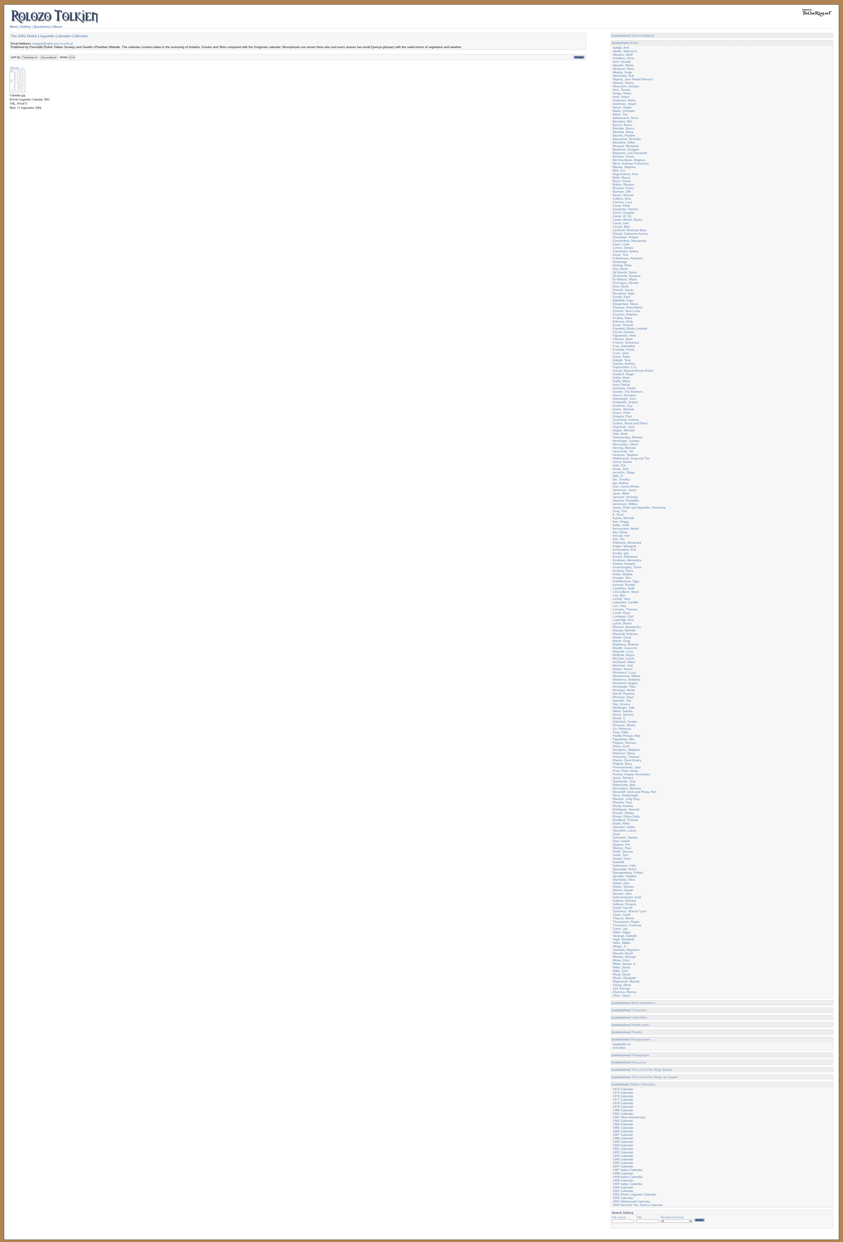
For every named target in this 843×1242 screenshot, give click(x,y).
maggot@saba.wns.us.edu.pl (52, 43)
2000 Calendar (623, 1187)
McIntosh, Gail (623, 665)
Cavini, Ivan (621, 223)
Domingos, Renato (626, 283)
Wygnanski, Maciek (626, 981)
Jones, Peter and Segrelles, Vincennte (639, 507)
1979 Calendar (623, 1106)
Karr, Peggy (621, 521)
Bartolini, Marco (623, 128)
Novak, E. (619, 718)
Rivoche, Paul (622, 802)
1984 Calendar (623, 1124)
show (626, 35)
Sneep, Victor (622, 858)
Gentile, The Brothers (628, 391)
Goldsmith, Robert (625, 402)
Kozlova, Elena (623, 570)
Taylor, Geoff (621, 914)
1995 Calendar (623, 1159)
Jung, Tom (620, 511)
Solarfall (618, 862)
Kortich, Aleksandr (625, 556)
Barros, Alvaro (622, 125)
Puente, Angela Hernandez (631, 774)
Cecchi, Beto (621, 226)
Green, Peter (622, 412)
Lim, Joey (619, 606)
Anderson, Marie (624, 100)
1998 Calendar (623, 1173)
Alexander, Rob (623, 75)
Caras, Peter (621, 205)
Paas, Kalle (620, 732)
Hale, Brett (620, 434)
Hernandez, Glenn (625, 444)
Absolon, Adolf (622, 54)
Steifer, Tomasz (623, 886)
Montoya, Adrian (624, 690)
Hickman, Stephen (625, 455)
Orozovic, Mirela (624, 725)
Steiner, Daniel (623, 890)
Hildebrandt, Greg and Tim (631, 458)
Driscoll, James (623, 290)
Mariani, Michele (624, 630)
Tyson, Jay (620, 928)
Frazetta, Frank (623, 349)
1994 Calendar (623, 1156)
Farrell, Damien (623, 332)
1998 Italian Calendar (628, 1177)
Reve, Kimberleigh (625, 795)
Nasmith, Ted (622, 700)
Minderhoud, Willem (626, 676)
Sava (616, 834)
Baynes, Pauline (624, 135)
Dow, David (620, 286)
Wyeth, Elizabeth (624, 978)
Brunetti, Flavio (623, 188)
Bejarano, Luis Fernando (630, 153)
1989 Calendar (623, 1141)
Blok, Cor (619, 170)
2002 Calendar (623, 1198)
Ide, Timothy (621, 479)
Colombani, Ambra (625, 251)
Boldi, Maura (621, 177)
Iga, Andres (621, 483)
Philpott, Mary (622, 763)
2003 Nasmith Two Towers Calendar (638, 1205)
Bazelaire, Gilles (624, 142)
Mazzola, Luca (623, 651)
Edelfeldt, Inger (623, 300)
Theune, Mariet (623, 918)
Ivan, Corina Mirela (626, 486)
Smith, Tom (620, 855)
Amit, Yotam (621, 97)
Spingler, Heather (625, 876)
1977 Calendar (623, 1099)
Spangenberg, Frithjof (628, 872)
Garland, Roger (623, 374)
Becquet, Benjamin (626, 146)
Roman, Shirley (623, 813)
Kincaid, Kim (621, 535)
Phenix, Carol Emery (627, 760)
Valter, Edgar (621, 932)
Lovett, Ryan (621, 613)
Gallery (25, 26)
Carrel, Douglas (623, 212)
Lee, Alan (619, 595)
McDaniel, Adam (624, 662)
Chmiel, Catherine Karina (630, 233)
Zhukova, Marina (624, 992)
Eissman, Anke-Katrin (627, 307)
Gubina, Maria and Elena (630, 423)
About (57, 26)
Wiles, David (621, 967)
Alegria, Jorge (622, 72)
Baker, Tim (620, 114)
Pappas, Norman (624, 742)
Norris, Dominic (623, 714)
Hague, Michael (623, 430)
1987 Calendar (623, 1134)
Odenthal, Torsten (625, 721)
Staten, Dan (621, 883)
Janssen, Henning (625, 497)
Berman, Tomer (623, 156)
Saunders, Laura (624, 830)
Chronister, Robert (625, 237)
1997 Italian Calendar (628, 1170)
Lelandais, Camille (625, 602)
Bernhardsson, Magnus (629, 160)
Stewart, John (622, 893)
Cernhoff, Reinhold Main (630, 230)
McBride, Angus (623, 655)
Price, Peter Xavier (626, 770)
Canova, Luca (622, 202)
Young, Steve (622, 985)
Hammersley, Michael (628, 437)
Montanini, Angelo (625, 683)
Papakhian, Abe (623, 739)
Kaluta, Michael (623, 518)
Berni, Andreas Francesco (631, 163)
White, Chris (621, 960)
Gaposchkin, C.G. (625, 367)
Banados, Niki (622, 121)
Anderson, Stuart (624, 104)
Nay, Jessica (621, 704)
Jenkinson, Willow (625, 504)
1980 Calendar (623, 1110)
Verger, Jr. (620, 946)
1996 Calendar (623, 1163)
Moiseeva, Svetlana (626, 679)
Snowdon (619, 1047)
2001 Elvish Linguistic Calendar (634, 1194)
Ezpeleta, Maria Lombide (630, 328)
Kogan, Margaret (624, 546)
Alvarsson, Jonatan (626, 86)
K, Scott (618, 514)
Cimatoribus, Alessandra (630, 240)
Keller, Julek (621, 525)
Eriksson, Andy (623, 321)
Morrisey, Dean (623, 697)
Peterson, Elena (624, 753)
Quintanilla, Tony (624, 781)
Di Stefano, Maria (625, 279)
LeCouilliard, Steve (626, 591)
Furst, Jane (621, 353)
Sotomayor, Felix (624, 865)
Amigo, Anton (622, 93)
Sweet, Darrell (622, 907)
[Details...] (16, 68)
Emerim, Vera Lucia (626, 311)
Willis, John (620, 971)
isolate (616, 35)
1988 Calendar (623, 1138)
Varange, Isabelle (625, 935)
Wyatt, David (621, 974)
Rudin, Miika (621, 823)
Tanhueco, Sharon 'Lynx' (630, 911)
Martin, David (622, 637)
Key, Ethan (620, 532)
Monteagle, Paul (624, 686)
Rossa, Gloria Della (626, 816)
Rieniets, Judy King (626, 799)
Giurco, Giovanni (624, 395)
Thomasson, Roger (626, 921)
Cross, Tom (621, 254)
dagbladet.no (622, 1044)
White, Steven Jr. (624, 964)
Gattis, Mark (621, 377)
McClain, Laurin (623, 658)
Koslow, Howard (624, 563)
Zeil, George (621, 988)
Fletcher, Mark (623, 339)
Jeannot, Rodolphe (626, 500)
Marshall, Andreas (625, 634)
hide (625, 43)
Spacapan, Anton (624, 869)
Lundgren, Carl (623, 616)
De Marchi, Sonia (625, 272)
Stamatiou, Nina (624, 879)
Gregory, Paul (622, 416)
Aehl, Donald (621, 61)
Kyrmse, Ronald (624, 584)
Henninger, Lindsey (626, 441)
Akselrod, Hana (623, 68)
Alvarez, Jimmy (623, 82)
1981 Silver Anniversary (629, 1117)
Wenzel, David (623, 953)
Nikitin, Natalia (622, 711)
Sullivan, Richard (624, 900)
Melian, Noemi (623, 669)
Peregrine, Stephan (626, 749)
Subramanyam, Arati (627, 897)
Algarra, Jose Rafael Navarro (633, 79)
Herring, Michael (624, 448)
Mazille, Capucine (625, 648)
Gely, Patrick (621, 384)
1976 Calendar (623, 1096)
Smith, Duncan (623, 851)
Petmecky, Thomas (626, 756)
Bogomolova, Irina (625, 174)
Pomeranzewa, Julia (627, 767)
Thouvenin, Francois (627, 925)
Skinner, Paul (622, 848)
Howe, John (621, 469)
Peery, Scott (621, 746)
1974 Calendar (623, 1089)
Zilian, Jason (621, 995)
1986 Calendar (623, 1131)
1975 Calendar (623, 1092)
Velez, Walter (622, 942)
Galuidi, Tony (622, 360)
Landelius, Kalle (624, 588)
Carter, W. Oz (622, 216)
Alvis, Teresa (621, 89)
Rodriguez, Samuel (626, 809)
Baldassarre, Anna (625, 118)
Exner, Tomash (623, 325)
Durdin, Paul (621, 297)
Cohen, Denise (623, 247)
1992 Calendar (623, 1152)
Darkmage (620, 261)
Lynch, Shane (622, 623)
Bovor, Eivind (622, 181)
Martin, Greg (621, 641)
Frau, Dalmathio (624, 346)
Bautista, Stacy (623, 132)
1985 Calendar (623, 1127)
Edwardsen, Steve (625, 304)
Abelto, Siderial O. (625, 51)
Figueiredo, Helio (624, 335)
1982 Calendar (623, 1120)
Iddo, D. (618, 476)
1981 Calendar (623, 1113)
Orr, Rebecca (622, 728)
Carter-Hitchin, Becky (627, 219)
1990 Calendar (623, 1145)
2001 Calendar (623, 1191)
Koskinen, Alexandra (627, 560)
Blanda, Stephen (624, 167)
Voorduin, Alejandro (626, 950)
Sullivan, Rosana (624, 904)
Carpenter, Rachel (625, 209)
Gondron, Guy (622, 405)
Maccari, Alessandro (627, 627)
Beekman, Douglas (626, 149)
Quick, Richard (623, 778)
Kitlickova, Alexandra (627, 542)
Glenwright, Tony (624, 398)
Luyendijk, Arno (623, 620)
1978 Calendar (623, 1103)
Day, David (620, 269)
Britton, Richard (623, 184)
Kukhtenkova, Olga (626, 581)
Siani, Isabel (621, 841)
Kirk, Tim (619, 539)
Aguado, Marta (623, 65)
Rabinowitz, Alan (624, 785)
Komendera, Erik (624, 549)
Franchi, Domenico (626, 342)
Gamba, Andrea (624, 363)
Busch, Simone (623, 195)
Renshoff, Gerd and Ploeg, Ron (634, 792)
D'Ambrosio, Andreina (628, 258)
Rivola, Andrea (623, 806)
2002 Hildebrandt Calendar (631, 1201)
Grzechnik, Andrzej (626, 419)
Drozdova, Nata (623, 293)
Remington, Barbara (627, 788)
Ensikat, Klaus (622, 318)
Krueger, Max (622, 577)
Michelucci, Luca (624, 672)
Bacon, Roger (622, 107)
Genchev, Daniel (624, 388)
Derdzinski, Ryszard (626, 276)
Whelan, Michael (624, 957)
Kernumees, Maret (626, 528)
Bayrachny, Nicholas (627, 139)
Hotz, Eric (619, 465)
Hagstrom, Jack (623, 426)
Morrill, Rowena (623, 693)
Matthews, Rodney (626, 644)
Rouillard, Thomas (625, 820)
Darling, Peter (622, 265)
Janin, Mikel (621, 493)
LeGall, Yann (621, 598)
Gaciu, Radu (621, 356)
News (14, 26)
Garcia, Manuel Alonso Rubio (633, 370)
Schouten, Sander (625, 837)
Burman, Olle (622, 191)
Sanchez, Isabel (624, 827)
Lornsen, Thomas (625, 609)
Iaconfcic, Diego (624, 472)
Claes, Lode (621, 244)
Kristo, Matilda (622, 574)
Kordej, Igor (621, 553)
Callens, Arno (622, 198)
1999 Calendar (623, 1180)
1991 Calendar (623, 1149)
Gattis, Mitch (621, 381)
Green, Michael (623, 409)
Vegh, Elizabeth (623, 939)
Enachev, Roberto (625, 314)
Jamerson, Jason (625, 490)
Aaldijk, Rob (621, 47)
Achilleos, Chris (623, 58)
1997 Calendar (623, 1166)
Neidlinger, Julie (624, 707)
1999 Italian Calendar (628, 1184)
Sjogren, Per (621, 844)
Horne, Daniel (622, 462)
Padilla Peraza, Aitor (627, 735)
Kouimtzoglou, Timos (627, 567)
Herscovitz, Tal (623, 451)
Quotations (42, 26)
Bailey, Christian (624, 111)
